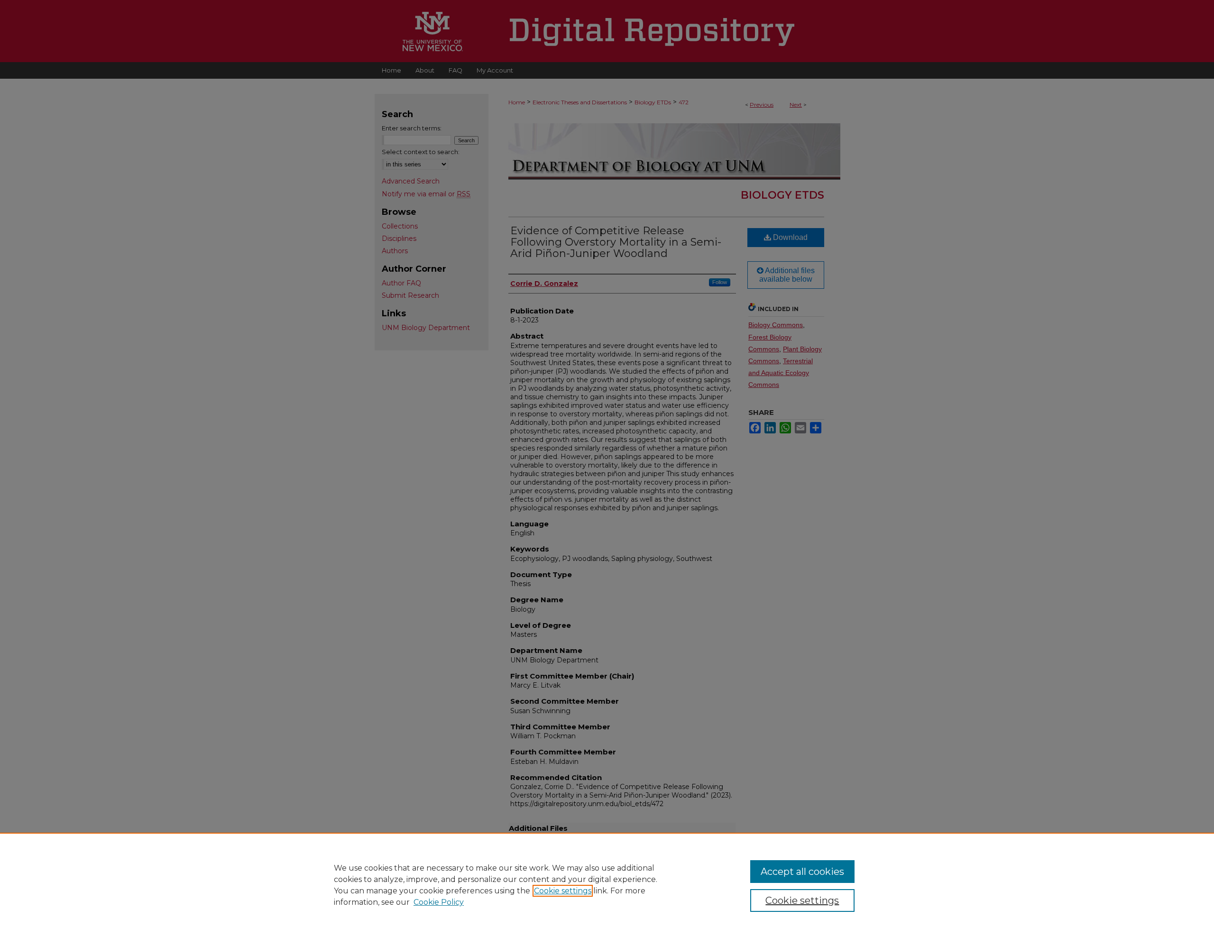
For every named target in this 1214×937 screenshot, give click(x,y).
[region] (607, 885)
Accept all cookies (802, 871)
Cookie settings (562, 890)
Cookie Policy (439, 902)
